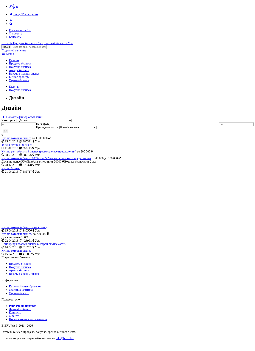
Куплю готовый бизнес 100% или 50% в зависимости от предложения (46, 158)
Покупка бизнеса (20, 66)
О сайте (14, 315)
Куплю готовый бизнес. (16, 233)
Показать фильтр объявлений (24, 117)
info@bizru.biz (65, 338)
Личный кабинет (20, 309)
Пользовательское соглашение (28, 319)
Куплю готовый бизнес (16, 138)
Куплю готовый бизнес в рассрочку (24, 227)
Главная (14, 60)
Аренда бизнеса (19, 70)
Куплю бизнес (10, 168)
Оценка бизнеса (19, 80)
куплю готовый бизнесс (16, 144)
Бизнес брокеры (19, 76)
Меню (9, 53)
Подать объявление (13, 50)
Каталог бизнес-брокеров (25, 286)
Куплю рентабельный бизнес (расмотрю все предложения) (38, 151)
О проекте (15, 33)
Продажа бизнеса (20, 63)
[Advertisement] (113, 199)
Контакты (15, 36)
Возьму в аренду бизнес (24, 73)
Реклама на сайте (20, 30)
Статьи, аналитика (21, 289)
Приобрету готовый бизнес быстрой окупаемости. (33, 243)
